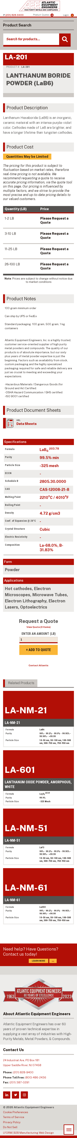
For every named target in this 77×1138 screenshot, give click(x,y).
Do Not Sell (10, 1127)
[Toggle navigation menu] (69, 1129)
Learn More (38, 961)
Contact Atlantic (38, 665)
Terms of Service (13, 1117)
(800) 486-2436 (35, 1077)
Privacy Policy (12, 1122)
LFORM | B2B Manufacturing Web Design (28, 1132)
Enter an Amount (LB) (39, 634)
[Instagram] (24, 1095)
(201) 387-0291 (19, 1082)
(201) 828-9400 (23, 1072)
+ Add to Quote (38, 650)
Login (66, 15)
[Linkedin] (6, 1095)
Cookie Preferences (15, 1112)
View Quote (38, 627)
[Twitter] (15, 1095)
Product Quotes (43, 15)
